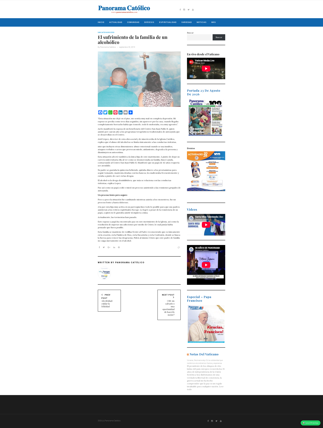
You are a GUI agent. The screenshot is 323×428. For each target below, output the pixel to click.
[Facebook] (180, 10)
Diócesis (149, 22)
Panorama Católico (108, 47)
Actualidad (115, 22)
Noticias (202, 22)
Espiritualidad (168, 22)
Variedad (186, 22)
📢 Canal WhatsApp (310, 423)
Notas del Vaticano (204, 354)
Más (213, 22)
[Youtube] (193, 10)
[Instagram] (184, 10)
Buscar (190, 32)
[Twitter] (189, 10)
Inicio (101, 22)
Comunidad (133, 22)
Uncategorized (106, 32)
